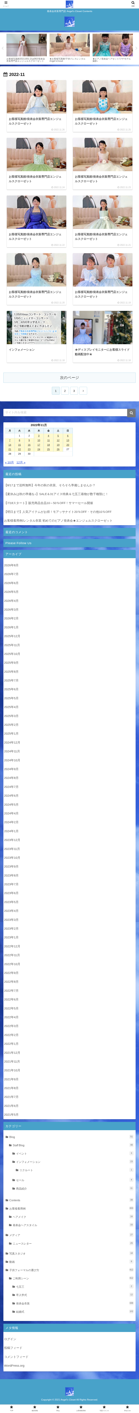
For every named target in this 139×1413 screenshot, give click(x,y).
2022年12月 (12, 946)
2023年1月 (11, 937)
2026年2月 (11, 618)
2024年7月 (11, 787)
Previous (2, 48)
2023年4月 (11, 911)
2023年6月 (11, 893)
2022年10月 (12, 964)
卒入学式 (74, 1294)
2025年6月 (11, 689)
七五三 (74, 1286)
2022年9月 (11, 973)
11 (48, 440)
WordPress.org (14, 1365)
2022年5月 (11, 1008)
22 (19, 449)
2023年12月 (12, 840)
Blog (71, 1136)
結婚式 (74, 1311)
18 (48, 444)
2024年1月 (11, 831)
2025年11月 (12, 645)
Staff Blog (73, 1145)
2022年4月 (11, 1017)
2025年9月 (11, 662)
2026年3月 (11, 609)
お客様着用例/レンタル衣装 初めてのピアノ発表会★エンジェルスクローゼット (58, 520)
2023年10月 (12, 857)
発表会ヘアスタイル (73, 1225)
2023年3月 (11, 919)
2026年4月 (11, 600)
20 (67, 444)
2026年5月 (11, 592)
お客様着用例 (71, 1208)
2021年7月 (11, 1097)
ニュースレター (73, 1243)
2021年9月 (11, 1079)
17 (38, 444)
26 (58, 449)
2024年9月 (11, 769)
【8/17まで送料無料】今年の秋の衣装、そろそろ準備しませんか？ (49, 485)
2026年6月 (11, 583)
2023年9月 (11, 866)
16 (29, 444)
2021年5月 (11, 1114)
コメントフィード (16, 1357)
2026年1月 (11, 627)
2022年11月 (12, 955)
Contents (71, 1200)
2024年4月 (11, 813)
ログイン (10, 1339)
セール (74, 1180)
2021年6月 (11, 1106)
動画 (70, 1261)
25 (48, 449)
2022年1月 (11, 1043)
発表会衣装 (74, 1303)
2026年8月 (11, 565)
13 (67, 440)
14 (9, 444)
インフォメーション (74, 1161)
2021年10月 (12, 1070)
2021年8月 (11, 1088)
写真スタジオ (71, 1253)
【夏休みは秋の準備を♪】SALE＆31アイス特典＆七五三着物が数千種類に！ (56, 494)
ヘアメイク (73, 1216)
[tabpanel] (27, 48)
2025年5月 (11, 698)
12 (58, 440)
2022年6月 (11, 999)
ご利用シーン (73, 1278)
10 (38, 440)
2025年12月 (12, 636)
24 (38, 449)
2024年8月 (11, 778)
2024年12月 (12, 742)
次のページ (69, 377)
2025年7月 (11, 680)
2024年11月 (12, 751)
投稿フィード (13, 1348)
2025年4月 (11, 707)
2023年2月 (11, 928)
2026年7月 (11, 574)
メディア (71, 1235)
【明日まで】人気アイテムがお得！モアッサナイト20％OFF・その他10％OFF (58, 512)
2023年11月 (12, 849)
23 (29, 449)
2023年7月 (11, 884)
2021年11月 (12, 1061)
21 (9, 449)
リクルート (75, 1170)
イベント (74, 1153)
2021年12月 (12, 1052)
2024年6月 (11, 795)
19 (58, 444)
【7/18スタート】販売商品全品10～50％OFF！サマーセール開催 (48, 503)
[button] (131, 413)
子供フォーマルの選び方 (71, 1270)
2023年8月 (11, 875)
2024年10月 (12, 760)
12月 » (20, 462)
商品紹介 (74, 1188)
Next (136, 48)
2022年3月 (11, 1026)
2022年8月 (11, 981)
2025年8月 (11, 671)
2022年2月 (11, 1035)
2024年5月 (11, 804)
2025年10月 (12, 654)
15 (19, 444)
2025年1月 (11, 733)
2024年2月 (11, 822)
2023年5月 (11, 902)
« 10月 (9, 462)
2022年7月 (11, 990)
